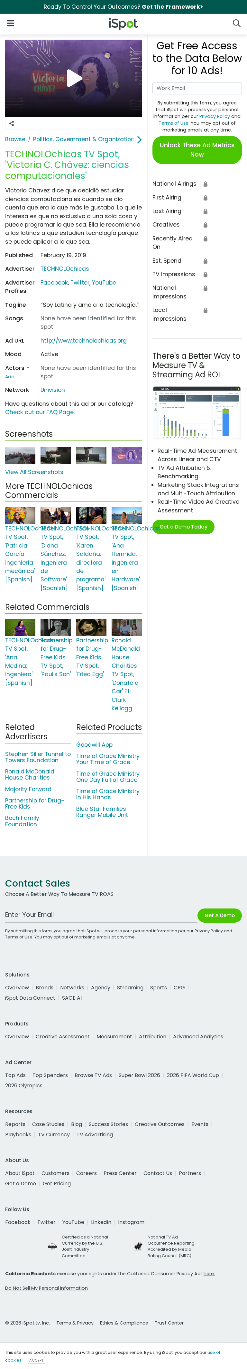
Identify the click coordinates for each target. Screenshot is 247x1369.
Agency (100, 987)
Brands (44, 987)
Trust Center (169, 1323)
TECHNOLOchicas (65, 269)
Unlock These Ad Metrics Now (197, 150)
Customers (55, 1173)
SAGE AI (72, 998)
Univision (53, 390)
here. (209, 1273)
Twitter (79, 282)
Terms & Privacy (75, 1323)
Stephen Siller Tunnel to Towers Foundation (38, 757)
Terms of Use (173, 123)
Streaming (130, 987)
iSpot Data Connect (30, 998)
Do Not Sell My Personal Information (46, 1288)
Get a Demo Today (183, 526)
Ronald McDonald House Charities (29, 775)
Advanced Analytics (198, 1036)
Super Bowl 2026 (139, 1075)
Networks (72, 987)
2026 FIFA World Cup (193, 1075)
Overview (17, 987)
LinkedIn (101, 1222)
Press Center (120, 1173)
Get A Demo (220, 915)
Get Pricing (57, 1183)
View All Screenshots (34, 472)
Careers (86, 1173)
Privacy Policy (214, 116)
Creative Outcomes (160, 1124)
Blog (76, 1124)
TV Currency (54, 1134)
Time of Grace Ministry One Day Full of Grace (108, 777)
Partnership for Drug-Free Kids (34, 804)
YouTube (104, 282)
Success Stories (108, 1124)
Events (199, 1124)
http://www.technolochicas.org (84, 341)
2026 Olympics (23, 1085)
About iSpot (20, 1173)
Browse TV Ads (93, 1075)
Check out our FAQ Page (39, 412)
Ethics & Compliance (124, 1323)
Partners (190, 1173)
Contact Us (157, 1173)
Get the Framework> (172, 7)
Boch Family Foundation (22, 821)
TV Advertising (95, 1134)
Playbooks (18, 1134)
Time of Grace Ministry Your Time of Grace (108, 759)
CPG (179, 987)
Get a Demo (20, 1183)
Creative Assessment (63, 1036)
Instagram (131, 1222)
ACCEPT (36, 1360)
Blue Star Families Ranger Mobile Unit (102, 812)
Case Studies (48, 1124)
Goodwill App (94, 745)
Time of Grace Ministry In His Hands (108, 794)
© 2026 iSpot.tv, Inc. (27, 1323)
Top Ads (15, 1075)
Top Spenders (50, 1075)
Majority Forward (28, 789)
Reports (15, 1124)
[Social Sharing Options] (11, 123)
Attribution (152, 1036)
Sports (158, 987)
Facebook (54, 282)
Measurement (114, 1036)
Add (9, 377)
